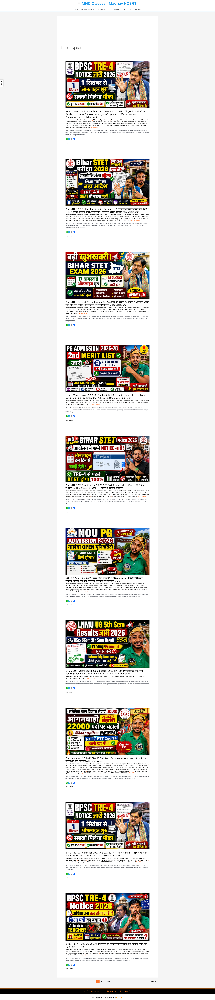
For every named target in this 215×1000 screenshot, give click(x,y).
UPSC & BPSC (85, 127)
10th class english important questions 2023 (102, 400)
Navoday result (81, 771)
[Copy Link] (71, 139)
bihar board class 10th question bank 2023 (95, 309)
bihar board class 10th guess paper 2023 (111, 121)
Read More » (69, 143)
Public (140, 218)
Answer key (114, 120)
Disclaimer (101, 991)
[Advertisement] (107, 33)
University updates (75, 127)
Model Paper (121, 125)
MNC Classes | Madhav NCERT (109, 3)
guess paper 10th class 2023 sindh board (132, 402)
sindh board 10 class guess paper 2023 (136, 771)
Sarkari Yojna (80, 220)
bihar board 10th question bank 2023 (98, 216)
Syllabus (68, 773)
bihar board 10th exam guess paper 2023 (86, 121)
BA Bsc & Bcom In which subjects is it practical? (131, 214)
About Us (138, 9)
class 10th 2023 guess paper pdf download (82, 123)
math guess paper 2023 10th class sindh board (103, 125)
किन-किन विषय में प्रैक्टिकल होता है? (123, 220)
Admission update (87, 120)
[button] (93, 9)
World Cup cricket (106, 773)
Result (79, 120)
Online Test (120, 589)
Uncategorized (127, 311)
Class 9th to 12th (86, 9)
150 (108, 981)
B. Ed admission (123, 120)
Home (76, 9)
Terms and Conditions (128, 991)
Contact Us (91, 991)
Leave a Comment (71, 120)
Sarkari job (138, 125)
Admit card (96, 120)
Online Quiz (109, 860)
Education (105, 123)
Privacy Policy (112, 991)
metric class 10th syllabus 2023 (88, 311)
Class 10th (141, 767)
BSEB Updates (114, 9)
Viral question (110, 220)
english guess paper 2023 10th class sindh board (122, 123)
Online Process (126, 9)
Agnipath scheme (105, 120)
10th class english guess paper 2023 (99, 583)
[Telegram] (69, 139)
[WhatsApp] (67, 139)
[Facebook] (74, 139)
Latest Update (101, 9)
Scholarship (120, 771)
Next (153, 981)
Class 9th (98, 123)
